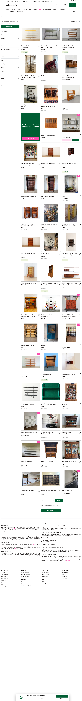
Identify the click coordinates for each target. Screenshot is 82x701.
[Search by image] (56, 4)
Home (2, 15)
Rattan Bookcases (46, 572)
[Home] (11, 5)
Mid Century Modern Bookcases (28, 585)
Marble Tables (65, 578)
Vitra (63, 574)
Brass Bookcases (45, 576)
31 (53, 500)
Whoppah (68, 560)
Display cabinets (4, 578)
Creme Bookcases (45, 585)
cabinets (34, 544)
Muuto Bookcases (25, 576)
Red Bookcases (45, 583)
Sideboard (3, 572)
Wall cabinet (3, 576)
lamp (15, 548)
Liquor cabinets (4, 586)
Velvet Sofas (64, 576)
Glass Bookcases (45, 574)
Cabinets (13, 15)
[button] (63, 1)
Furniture (7, 15)
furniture (13, 528)
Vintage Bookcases (25, 581)
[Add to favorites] (39, 46)
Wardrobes (3, 582)
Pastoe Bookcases (25, 572)
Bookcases (18, 15)
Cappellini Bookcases (25, 574)
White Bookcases (45, 581)
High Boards (3, 580)
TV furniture (3, 584)
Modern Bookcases (25, 583)
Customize (61, 698)
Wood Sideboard (65, 572)
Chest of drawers (4, 574)
